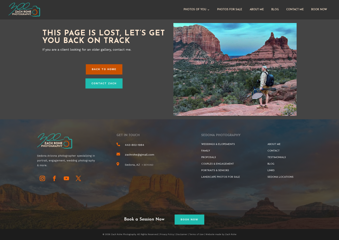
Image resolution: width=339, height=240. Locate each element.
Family (205, 151)
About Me (257, 9)
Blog (275, 9)
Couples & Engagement (217, 164)
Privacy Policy (167, 234)
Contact (273, 151)
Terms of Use (196, 234)
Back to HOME (104, 69)
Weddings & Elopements (218, 144)
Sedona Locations (280, 177)
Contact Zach (104, 83)
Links (271, 170)
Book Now (319, 9)
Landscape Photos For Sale (220, 177)
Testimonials (276, 157)
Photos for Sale (229, 9)
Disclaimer (181, 234)
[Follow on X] (78, 178)
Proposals (208, 157)
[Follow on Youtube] (66, 178)
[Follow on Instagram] (42, 178)
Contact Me (295, 9)
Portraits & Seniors (215, 170)
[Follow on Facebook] (54, 178)
